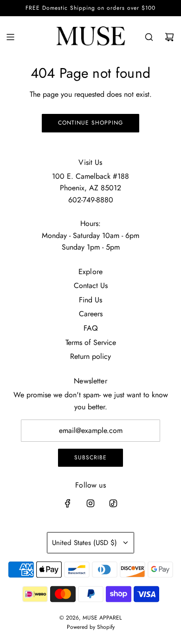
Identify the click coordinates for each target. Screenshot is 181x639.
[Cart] (169, 37)
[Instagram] (90, 503)
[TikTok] (113, 503)
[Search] (149, 37)
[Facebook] (68, 503)
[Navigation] (10, 37)
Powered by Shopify (91, 627)
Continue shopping (90, 123)
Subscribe (90, 457)
